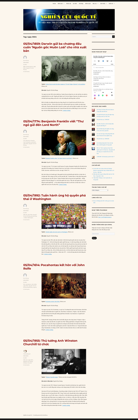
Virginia (35, 287)
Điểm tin (111, 3)
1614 (24, 284)
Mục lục (95, 3)
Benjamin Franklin (30, 140)
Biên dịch (60, 3)
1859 (24, 66)
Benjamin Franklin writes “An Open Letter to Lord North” (58, 158)
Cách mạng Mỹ (26, 142)
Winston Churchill (27, 363)
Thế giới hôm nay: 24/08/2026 (103, 138)
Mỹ (26, 214)
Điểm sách (88, 3)
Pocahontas (29, 287)
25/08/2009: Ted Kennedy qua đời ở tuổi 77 (105, 156)
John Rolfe (34, 284)
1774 (24, 140)
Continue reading (66, 110)
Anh (27, 359)
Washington (30, 217)
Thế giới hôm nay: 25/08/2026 (103, 119)
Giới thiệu (102, 3)
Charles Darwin (29, 66)
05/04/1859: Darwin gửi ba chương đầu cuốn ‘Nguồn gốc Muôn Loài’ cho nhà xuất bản (54, 47)
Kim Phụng (26, 60)
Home (54, 3)
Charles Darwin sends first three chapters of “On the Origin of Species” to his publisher (65, 84)
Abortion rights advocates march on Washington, (56, 232)
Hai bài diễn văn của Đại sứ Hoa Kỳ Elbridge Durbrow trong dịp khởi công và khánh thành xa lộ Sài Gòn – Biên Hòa (103, 170)
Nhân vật (68, 3)
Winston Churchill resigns (52, 377)
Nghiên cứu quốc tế (27, 415)
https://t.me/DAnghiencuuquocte (104, 217)
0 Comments (26, 71)
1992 (24, 214)
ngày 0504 (25, 143)
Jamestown (28, 284)
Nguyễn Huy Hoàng (28, 361)
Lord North (33, 142)
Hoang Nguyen (27, 353)
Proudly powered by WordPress (40, 415)
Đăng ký (94, 238)
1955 (24, 359)
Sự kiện (75, 3)
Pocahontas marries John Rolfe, (52, 301)
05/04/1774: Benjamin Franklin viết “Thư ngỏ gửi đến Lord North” (53, 123)
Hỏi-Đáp (81, 3)
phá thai (33, 216)
